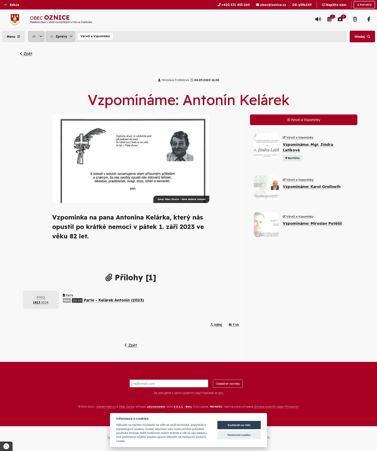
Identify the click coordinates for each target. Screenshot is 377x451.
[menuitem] (37, 36)
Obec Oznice (126, 406)
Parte (69, 295)
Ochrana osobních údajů (268, 406)
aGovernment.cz (106, 406)
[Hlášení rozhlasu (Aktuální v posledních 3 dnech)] (318, 19)
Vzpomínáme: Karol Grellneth (311, 186)
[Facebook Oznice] (368, 19)
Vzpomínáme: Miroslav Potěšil (312, 223)
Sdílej (217, 324)
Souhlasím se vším (239, 425)
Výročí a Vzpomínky (95, 36)
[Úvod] (36, 36)
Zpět (27, 53)
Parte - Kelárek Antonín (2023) (104, 300)
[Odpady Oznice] (355, 19)
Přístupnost (291, 406)
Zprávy (61, 36)
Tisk (235, 324)
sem (220, 393)
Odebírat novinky (228, 384)
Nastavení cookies (239, 434)
